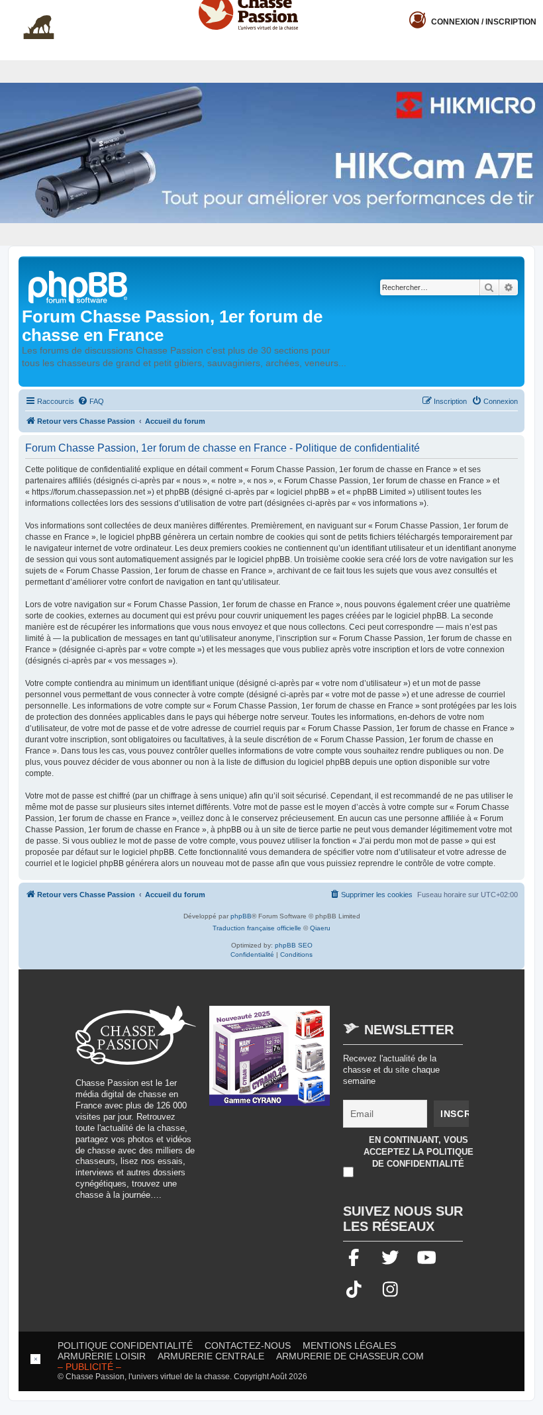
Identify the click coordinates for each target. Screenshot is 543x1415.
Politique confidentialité (125, 1345)
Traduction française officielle (257, 928)
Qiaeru (320, 928)
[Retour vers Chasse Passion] (79, 285)
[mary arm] (269, 1062)
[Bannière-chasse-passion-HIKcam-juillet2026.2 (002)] (271, 152)
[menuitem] (90, 401)
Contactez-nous (248, 1345)
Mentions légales (349, 1345)
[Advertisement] (271, 1384)
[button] (533, 10)
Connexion (483, 21)
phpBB (241, 916)
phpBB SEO (294, 945)
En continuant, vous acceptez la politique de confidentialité (418, 1152)
